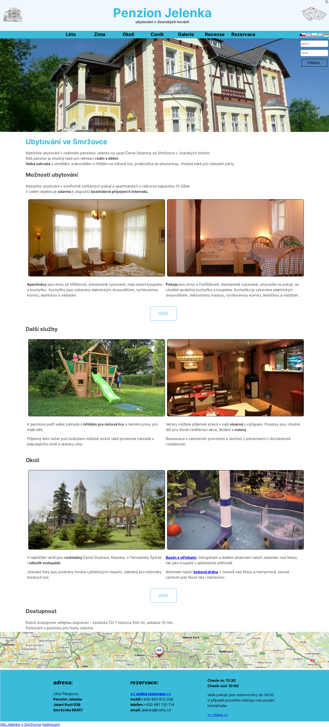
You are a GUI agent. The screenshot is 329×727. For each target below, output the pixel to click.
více (163, 313)
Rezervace (243, 34)
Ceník (157, 34)
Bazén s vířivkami (181, 557)
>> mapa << (217, 714)
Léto (71, 34)
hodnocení (51, 724)
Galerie (186, 34)
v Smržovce (31, 724)
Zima (99, 34)
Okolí (128, 34)
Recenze (215, 34)
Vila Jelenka (10, 724)
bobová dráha (206, 572)
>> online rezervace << (150, 694)
